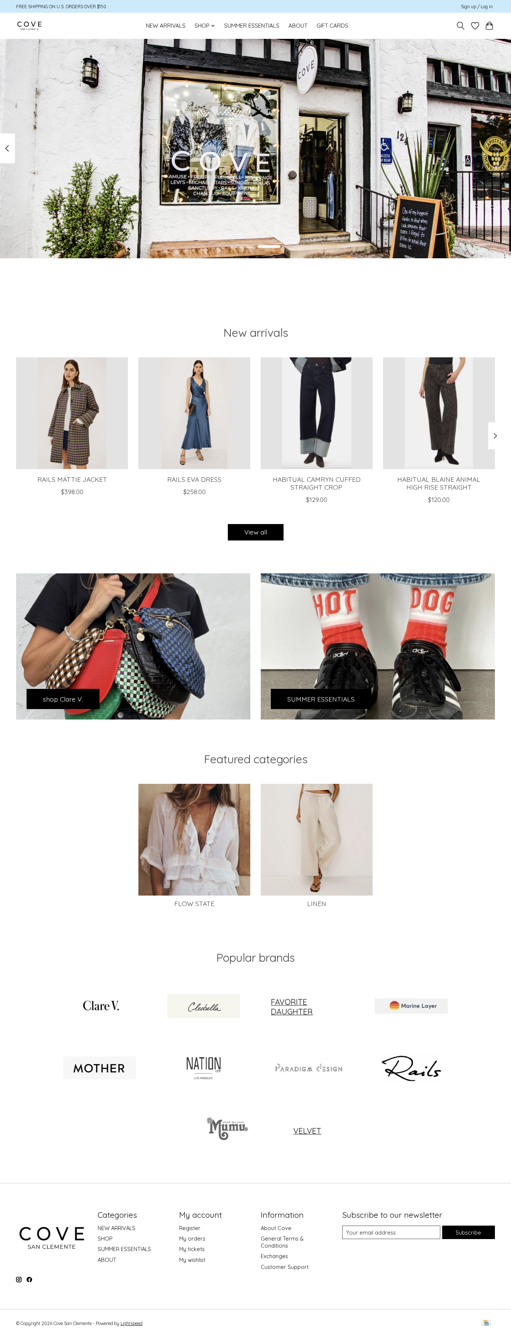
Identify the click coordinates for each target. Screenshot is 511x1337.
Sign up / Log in (477, 6)
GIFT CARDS (332, 25)
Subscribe (468, 1232)
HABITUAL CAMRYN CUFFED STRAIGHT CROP (317, 483)
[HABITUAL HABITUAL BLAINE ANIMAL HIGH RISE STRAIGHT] (439, 413)
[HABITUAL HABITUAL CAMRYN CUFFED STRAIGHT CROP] (317, 413)
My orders (192, 1238)
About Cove (276, 1228)
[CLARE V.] (100, 1006)
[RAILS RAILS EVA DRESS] (194, 413)
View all (255, 532)
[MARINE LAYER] (411, 1006)
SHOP (105, 1238)
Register (190, 1228)
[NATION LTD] (203, 1068)
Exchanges (274, 1256)
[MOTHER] (100, 1068)
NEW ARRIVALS (166, 25)
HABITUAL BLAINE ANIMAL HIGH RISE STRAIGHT (438, 483)
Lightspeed (131, 1323)
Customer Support (285, 1266)
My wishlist (192, 1259)
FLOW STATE (194, 903)
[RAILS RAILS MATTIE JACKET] (72, 413)
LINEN (316, 903)
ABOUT (297, 25)
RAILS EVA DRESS (194, 479)
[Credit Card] (486, 1323)
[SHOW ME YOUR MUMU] (226, 1130)
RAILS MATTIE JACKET (72, 479)
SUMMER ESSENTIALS (251, 25)
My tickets (192, 1249)
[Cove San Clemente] (29, 25)
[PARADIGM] (307, 1068)
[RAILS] (411, 1068)
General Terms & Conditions (282, 1242)
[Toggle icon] (460, 26)
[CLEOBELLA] (203, 1006)
